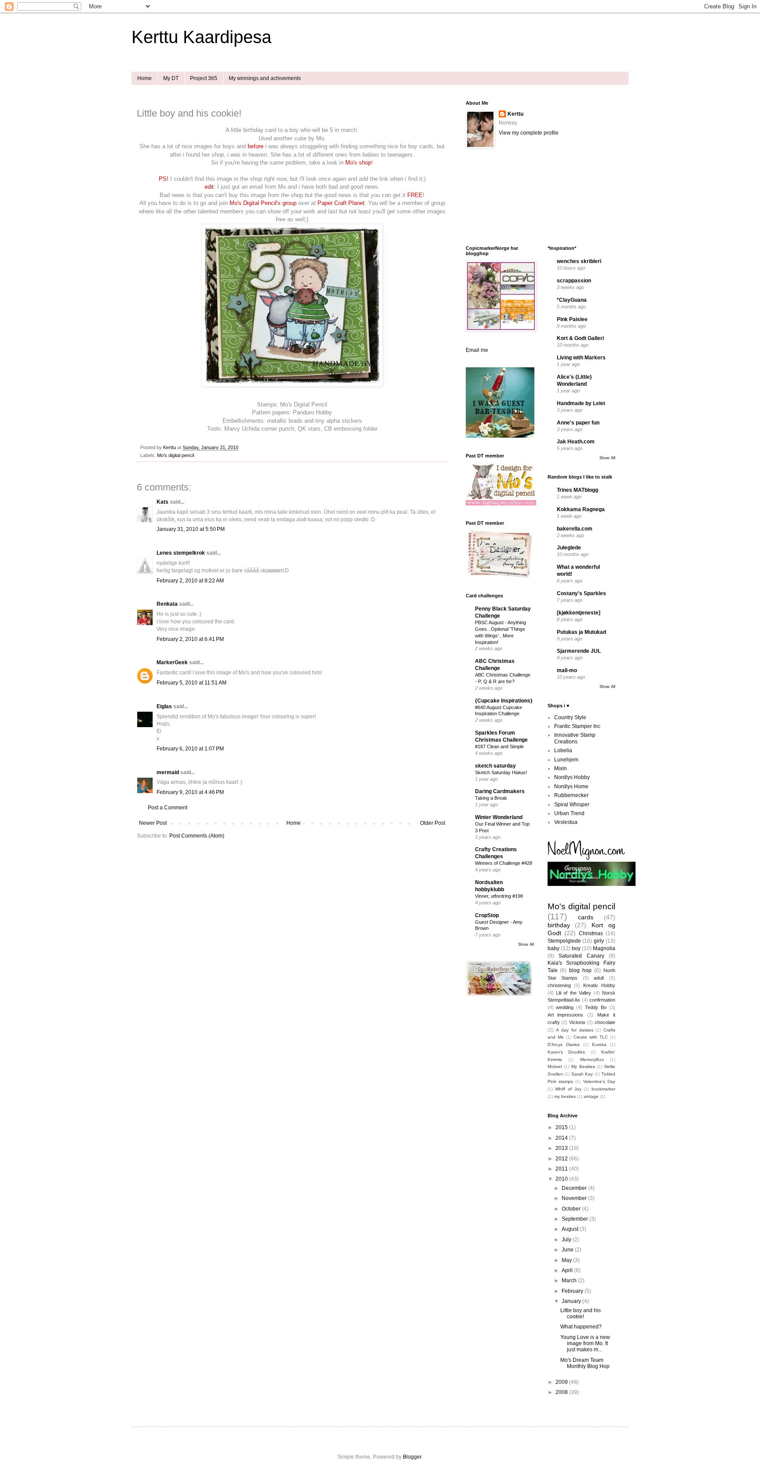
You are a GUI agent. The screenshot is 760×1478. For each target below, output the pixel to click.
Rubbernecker (571, 795)
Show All (526, 944)
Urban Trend (569, 813)
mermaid (168, 772)
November (575, 1198)
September (575, 1219)
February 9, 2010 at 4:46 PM (190, 792)
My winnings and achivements (265, 78)
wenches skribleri (579, 261)
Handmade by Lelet (581, 403)
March (570, 1280)
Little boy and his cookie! (580, 1313)
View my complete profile (529, 133)
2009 (562, 1382)
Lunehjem (566, 760)
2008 (562, 1392)
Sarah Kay (582, 1074)
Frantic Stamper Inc (577, 726)
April (568, 1270)
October (572, 1209)
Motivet (555, 1066)
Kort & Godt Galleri (580, 338)
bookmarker (603, 1089)
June (568, 1250)
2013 (562, 1148)
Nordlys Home (571, 786)
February (573, 1291)
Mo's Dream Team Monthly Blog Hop (585, 1363)
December (575, 1188)
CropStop (487, 915)
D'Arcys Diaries (564, 1044)
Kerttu (515, 114)
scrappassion (574, 281)
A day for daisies (574, 1030)
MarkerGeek (172, 662)
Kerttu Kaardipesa (201, 37)
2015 (562, 1127)
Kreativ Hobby (599, 985)
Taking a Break (491, 798)
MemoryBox (592, 1059)
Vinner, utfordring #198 (499, 896)
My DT (171, 78)
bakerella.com (574, 529)
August (571, 1229)
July (567, 1240)
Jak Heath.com (576, 442)
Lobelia (563, 750)
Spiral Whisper (571, 804)
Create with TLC (591, 1037)
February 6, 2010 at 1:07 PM (190, 749)
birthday (559, 925)
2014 (562, 1138)
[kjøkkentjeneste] (578, 613)
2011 (562, 1169)
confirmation (602, 999)
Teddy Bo (596, 1007)
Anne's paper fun (578, 423)
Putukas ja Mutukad (581, 632)
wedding (565, 1007)
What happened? (581, 1327)
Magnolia (604, 948)
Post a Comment (167, 808)
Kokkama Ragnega (581, 509)
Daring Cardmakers (500, 791)
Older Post (432, 823)
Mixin (560, 768)
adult (599, 977)
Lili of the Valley (573, 992)
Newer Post (153, 823)
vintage (591, 1096)
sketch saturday (495, 766)
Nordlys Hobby (572, 777)
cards (585, 917)
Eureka (599, 1044)
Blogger (412, 1457)
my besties (565, 1096)
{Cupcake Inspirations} (504, 701)
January (572, 1301)
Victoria (577, 1022)
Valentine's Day (599, 1081)
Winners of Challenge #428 (503, 863)
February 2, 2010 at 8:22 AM (190, 581)
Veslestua (565, 822)
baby (553, 948)
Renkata (167, 604)
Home (144, 78)
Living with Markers (581, 358)
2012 (562, 1159)
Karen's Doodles (566, 1052)
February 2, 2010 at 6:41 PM (190, 639)
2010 (562, 1179)
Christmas (591, 933)
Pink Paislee (572, 319)
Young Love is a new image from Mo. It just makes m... (585, 1343)
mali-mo (567, 670)
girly (599, 941)
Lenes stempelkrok (181, 553)
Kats (162, 502)
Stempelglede (564, 941)
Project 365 (203, 78)
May (567, 1260)
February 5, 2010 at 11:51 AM (192, 683)
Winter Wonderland (498, 817)
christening (559, 985)
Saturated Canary (581, 956)
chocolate (605, 1022)
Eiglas (164, 706)
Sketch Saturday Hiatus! (501, 772)
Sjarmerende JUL (579, 651)
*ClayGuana (572, 300)
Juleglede (569, 548)
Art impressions (566, 1014)
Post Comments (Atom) (196, 836)
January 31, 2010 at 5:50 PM (191, 529)
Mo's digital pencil (175, 455)
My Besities (583, 1066)
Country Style (570, 717)
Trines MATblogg (577, 490)
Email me (477, 350)
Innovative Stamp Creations (575, 738)
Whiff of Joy (568, 1089)
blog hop (580, 970)
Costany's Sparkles (581, 593)
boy (576, 948)
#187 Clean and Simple (499, 746)
